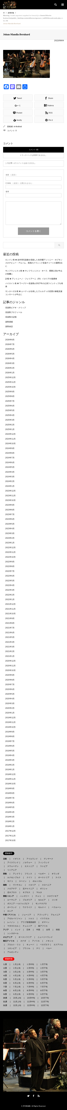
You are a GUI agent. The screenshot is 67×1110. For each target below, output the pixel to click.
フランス (28, 874)
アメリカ (35, 941)
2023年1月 (9, 543)
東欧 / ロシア (9, 896)
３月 (6, 972)
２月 (6, 968)
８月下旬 (43, 990)
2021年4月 (9, 642)
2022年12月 (10, 547)
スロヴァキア (52, 896)
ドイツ (29, 877)
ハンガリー (24, 896)
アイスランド (12, 862)
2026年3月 (9, 363)
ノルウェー (27, 862)
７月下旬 (43, 987)
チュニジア (27, 926)
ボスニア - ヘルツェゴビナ (18, 903)
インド (17, 930)
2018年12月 (10, 774)
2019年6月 (9, 746)
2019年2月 (9, 765)
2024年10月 (10, 443)
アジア (7, 930)
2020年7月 (9, 684)
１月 (6, 964)
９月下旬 (43, 994)
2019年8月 (9, 736)
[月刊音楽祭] (9, 5)
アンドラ (15, 874)
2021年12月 (10, 604)
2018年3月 (9, 817)
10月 (6, 998)
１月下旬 (43, 964)
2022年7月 (9, 571)
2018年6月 (9, 803)
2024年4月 (9, 472)
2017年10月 (10, 840)
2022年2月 (9, 595)
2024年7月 (9, 458)
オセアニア (8, 937)
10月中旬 (31, 998)
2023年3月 (9, 533)
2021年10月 (10, 614)
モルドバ (42, 907)
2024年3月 (9, 477)
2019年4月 (9, 755)
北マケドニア (28, 889)
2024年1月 (9, 486)
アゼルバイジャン (14, 918)
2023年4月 (9, 528)
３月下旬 (43, 972)
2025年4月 (9, 415)
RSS (39, 1096)
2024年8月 (9, 453)
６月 (6, 983)
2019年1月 (9, 769)
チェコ (38, 896)
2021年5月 (9, 637)
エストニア (29, 866)
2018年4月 (9, 812)
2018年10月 (10, 784)
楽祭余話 (9, 326)
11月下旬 (45, 1002)
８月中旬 (30, 990)
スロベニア (46, 885)
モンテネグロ (41, 903)
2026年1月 (9, 373)
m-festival (18, 126)
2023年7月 (9, 514)
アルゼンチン (12, 952)
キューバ (30, 945)
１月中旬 (30, 964)
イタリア (32, 885)
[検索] (55, 4)
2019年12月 (10, 718)
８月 (6, 990)
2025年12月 (10, 377)
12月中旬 (31, 1005)
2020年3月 (9, 703)
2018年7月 (9, 798)
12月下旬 (45, 1005)
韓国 (58, 930)
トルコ (31, 918)
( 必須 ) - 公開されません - (19, 183)
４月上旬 (16, 975)
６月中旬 (30, 983)
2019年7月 (9, 741)
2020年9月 (9, 675)
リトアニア (12, 870)
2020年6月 (9, 689)
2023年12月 (10, 491)
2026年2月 (9, 368)
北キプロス (12, 892)
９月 (6, 994)
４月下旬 (43, 975)
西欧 (6, 874)
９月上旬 (16, 994)
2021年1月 (9, 656)
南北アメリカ (9, 941)
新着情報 (11, 13)
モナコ (10, 881)
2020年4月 (9, 699)
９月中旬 (30, 994)
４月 (6, 975)
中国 (38, 930)
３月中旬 (30, 972)
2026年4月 (9, 358)
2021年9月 (9, 618)
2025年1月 (9, 429)
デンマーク (48, 859)
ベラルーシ (56, 907)
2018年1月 (9, 826)
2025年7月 (9, 401)
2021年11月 (10, 609)
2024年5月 (9, 467)
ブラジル (26, 948)
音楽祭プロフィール (13, 312)
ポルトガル (37, 881)
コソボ (54, 900)
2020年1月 (9, 713)
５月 (6, 979)
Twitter (28, 1096)
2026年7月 (9, 344)
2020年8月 (9, 680)
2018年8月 (9, 793)
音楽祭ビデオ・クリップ (15, 308)
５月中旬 (30, 979)
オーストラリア (25, 937)
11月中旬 (31, 1002)
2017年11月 (10, 836)
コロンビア (12, 948)
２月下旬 (43, 968)
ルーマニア (12, 900)
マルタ (39, 892)
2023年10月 (10, 500)
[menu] (62, 4)
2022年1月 (9, 599)
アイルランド (32, 859)
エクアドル (57, 945)
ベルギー (42, 874)
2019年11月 (10, 722)
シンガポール (12, 933)
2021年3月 (9, 647)
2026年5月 (9, 354)
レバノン (11, 922)
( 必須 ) (11, 175)
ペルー (49, 948)
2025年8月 (9, 396)
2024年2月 (9, 481)
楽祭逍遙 (9, 322)
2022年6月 (9, 576)
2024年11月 (10, 439)
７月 (6, 987)
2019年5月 (9, 751)
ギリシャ (43, 889)
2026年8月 (9, 340)
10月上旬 (17, 998)
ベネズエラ (43, 945)
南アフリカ (42, 926)
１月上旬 (16, 964)
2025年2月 (9, 425)
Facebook (33, 1096)
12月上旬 (17, 1005)
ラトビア (43, 866)
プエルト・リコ (13, 945)
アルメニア (55, 915)
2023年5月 (9, 524)
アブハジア (41, 915)
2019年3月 (9, 760)
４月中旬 (30, 975)
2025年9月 (9, 392)
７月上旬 (16, 987)
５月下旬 (43, 979)
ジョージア (26, 915)
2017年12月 (10, 831)
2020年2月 (9, 708)
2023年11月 (10, 496)
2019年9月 (9, 732)
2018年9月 (9, 788)
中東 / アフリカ (10, 915)
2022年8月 (9, 566)
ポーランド (12, 907)
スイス (58, 877)
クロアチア (12, 889)
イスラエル (44, 918)
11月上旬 (17, 1002)
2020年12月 (10, 661)
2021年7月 (9, 628)
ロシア (10, 911)
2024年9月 (9, 448)
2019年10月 (10, 727)
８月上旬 (16, 990)
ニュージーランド (45, 937)
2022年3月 (9, 590)
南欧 (6, 885)
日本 (28, 930)
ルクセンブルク (13, 877)
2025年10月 (10, 387)
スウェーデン (12, 866)
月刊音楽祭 (27, 1106)
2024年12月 (10, 434)
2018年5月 (9, 807)
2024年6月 (9, 462)
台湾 (48, 930)
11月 (6, 1002)
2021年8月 (9, 623)
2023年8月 (9, 510)
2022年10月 (10, 557)
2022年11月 (10, 552)
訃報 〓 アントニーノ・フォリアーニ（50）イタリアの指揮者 (31, 279)
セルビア (42, 900)
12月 (6, 1005)
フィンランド (43, 862)
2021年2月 (9, 651)
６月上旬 (16, 983)
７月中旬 (30, 987)
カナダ (23, 941)
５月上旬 (16, 979)
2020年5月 (9, 694)
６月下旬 (43, 983)
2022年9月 (9, 562)
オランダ (55, 874)
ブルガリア (27, 900)
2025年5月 (9, 410)
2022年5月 (9, 581)
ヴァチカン (17, 885)
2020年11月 (10, 666)
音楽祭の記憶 (11, 317)
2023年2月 (9, 538)
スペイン (22, 881)
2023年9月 (9, 505)
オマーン (45, 922)
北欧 (6, 859)
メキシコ (49, 941)
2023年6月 (9, 519)
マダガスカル (12, 926)
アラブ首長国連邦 (28, 922)
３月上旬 (16, 972)
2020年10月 (10, 670)
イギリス (16, 859)
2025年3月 (9, 420)
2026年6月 (9, 349)
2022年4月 (9, 585)
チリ (38, 948)
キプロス (26, 892)
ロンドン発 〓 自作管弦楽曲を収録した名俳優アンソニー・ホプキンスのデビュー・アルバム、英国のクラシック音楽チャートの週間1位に (33, 263)
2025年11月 (10, 382)
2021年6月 (9, 632)
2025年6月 (9, 406)
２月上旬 (16, 968)
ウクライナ (27, 907)
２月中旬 (30, 968)
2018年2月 (9, 821)
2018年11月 (10, 779)
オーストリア (43, 877)
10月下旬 (45, 998)
